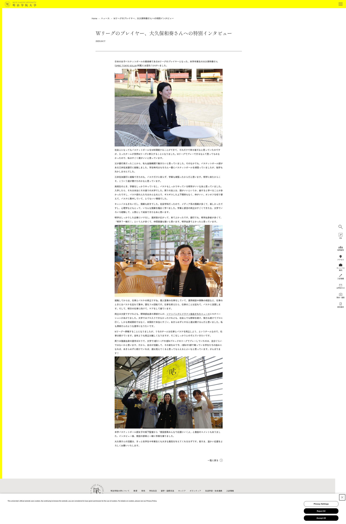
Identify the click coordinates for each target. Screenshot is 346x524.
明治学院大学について (120, 490)
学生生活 (153, 490)
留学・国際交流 (167, 490)
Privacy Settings (321, 504)
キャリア (182, 490)
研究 (143, 490)
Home (94, 18)
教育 (135, 490)
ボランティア (195, 490)
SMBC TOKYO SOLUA (126, 65)
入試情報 (230, 490)
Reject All (321, 511)
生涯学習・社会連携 (213, 490)
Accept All (321, 518)
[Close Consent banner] (342, 497)
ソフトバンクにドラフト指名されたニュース (188, 313)
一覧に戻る (213, 460)
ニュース (105, 18)
